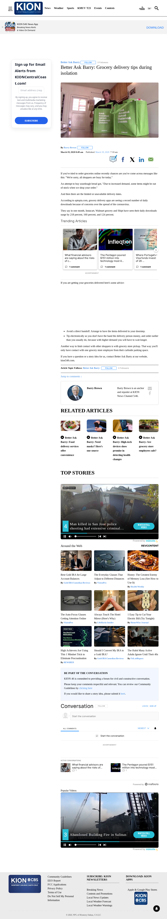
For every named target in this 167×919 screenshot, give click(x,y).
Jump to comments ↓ (71, 376)
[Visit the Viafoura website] (152, 784)
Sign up (153, 706)
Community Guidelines (60, 876)
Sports (70, 8)
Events (98, 8)
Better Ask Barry (91, 368)
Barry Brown (70, 147)
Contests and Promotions (99, 893)
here (123, 693)
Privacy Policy (55, 888)
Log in (145, 706)
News (48, 8)
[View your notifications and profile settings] (155, 728)
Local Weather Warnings (99, 905)
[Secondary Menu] (12, 8)
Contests (109, 8)
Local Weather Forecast (99, 901)
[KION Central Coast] (28, 8)
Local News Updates (97, 897)
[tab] (70, 728)
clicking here (85, 688)
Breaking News (95, 889)
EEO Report (54, 880)
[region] (110, 745)
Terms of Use (54, 892)
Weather (58, 8)
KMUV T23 (84, 8)
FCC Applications (57, 884)
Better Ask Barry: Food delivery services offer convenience (70, 446)
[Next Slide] (156, 250)
